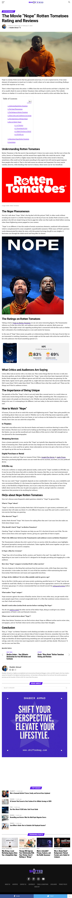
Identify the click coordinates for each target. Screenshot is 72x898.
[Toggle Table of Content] (29, 101)
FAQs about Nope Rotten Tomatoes (19, 139)
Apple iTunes (61, 457)
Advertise (15, 884)
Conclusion (12, 142)
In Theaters (20, 125)
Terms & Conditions (42, 884)
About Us (7, 884)
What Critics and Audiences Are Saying (20, 115)
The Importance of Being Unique (18, 119)
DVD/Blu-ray (20, 134)
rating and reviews (59, 586)
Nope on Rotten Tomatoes (22, 323)
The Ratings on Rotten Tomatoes (18, 112)
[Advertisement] (17, 771)
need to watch (14, 610)
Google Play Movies (48, 457)
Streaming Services (22, 128)
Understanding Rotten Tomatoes (18, 106)
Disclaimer (54, 884)
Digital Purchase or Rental (24, 131)
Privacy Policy (63, 884)
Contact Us (23, 884)
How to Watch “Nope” (15, 122)
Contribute (31, 884)
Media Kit (37, 887)
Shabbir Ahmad (14, 27)
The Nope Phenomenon (15, 109)
